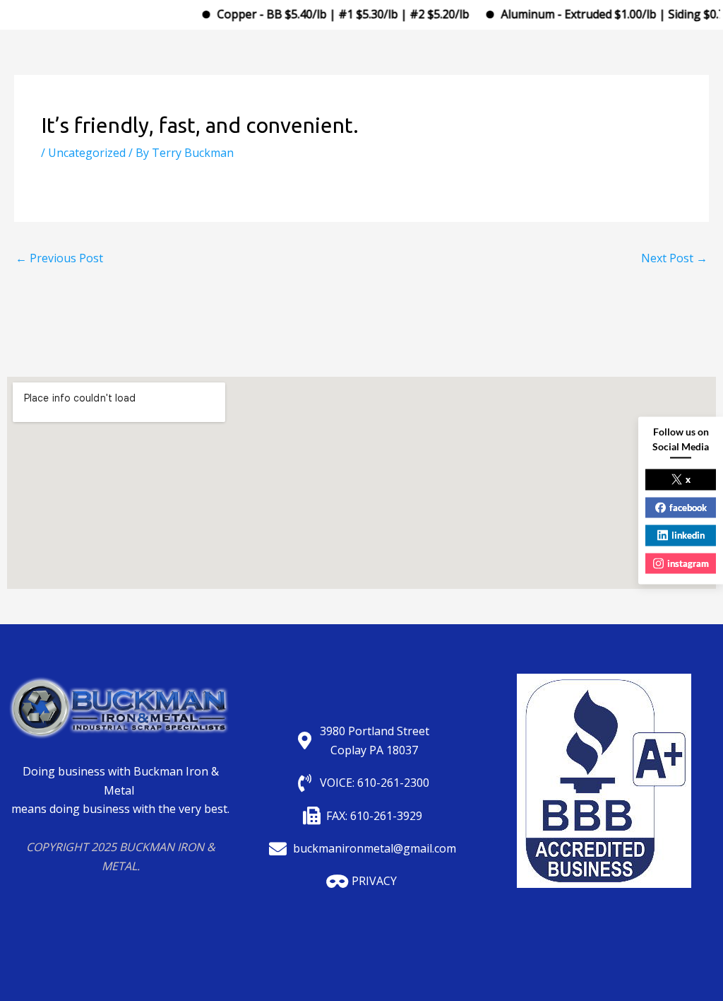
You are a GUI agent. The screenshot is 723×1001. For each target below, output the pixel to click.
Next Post (674, 258)
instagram (688, 562)
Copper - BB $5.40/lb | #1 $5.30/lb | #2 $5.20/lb (331, 14)
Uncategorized (87, 152)
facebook (688, 507)
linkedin (688, 535)
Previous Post (59, 258)
